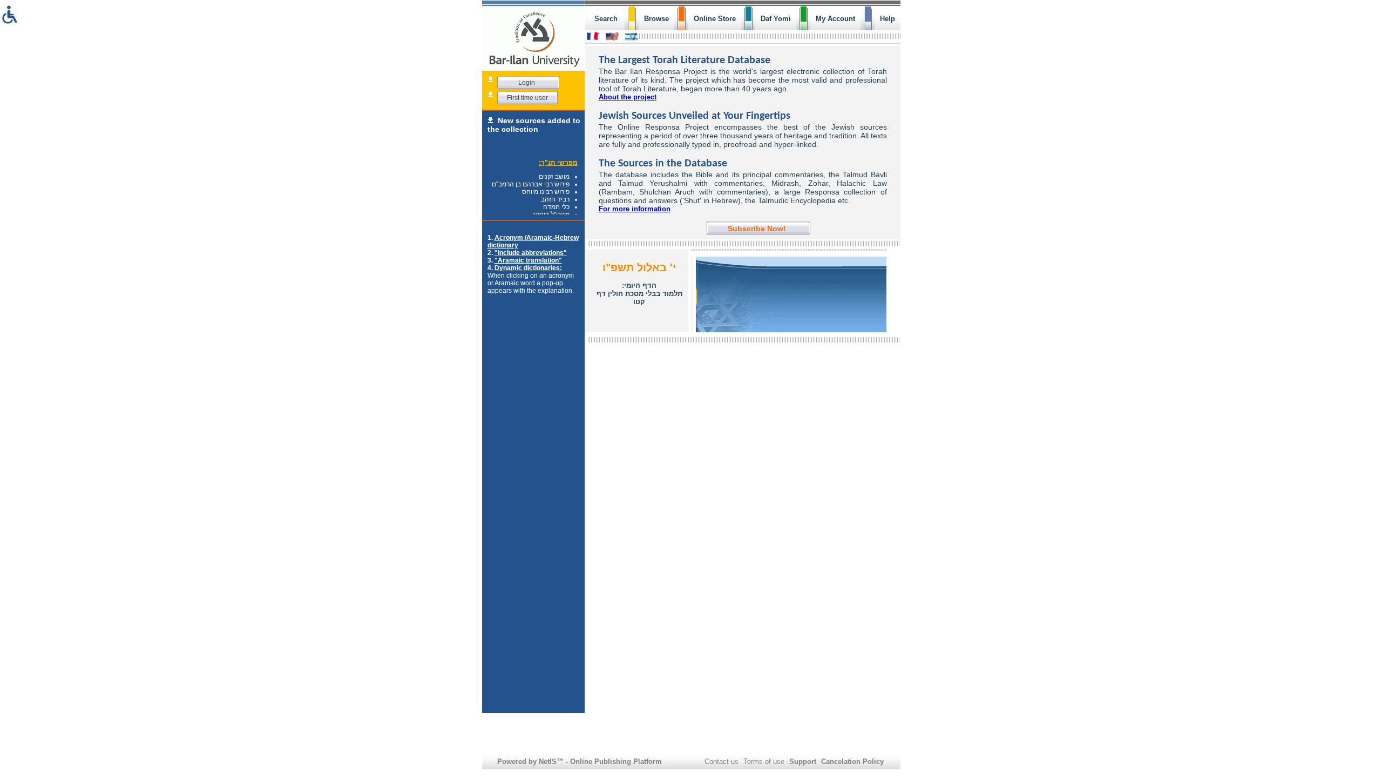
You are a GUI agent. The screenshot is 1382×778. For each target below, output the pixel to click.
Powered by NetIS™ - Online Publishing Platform (579, 761)
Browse (656, 19)
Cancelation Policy (852, 761)
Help (887, 19)
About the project (627, 97)
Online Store (715, 19)
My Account (835, 19)
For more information (634, 209)
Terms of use (763, 761)
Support (802, 761)
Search (606, 19)
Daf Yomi (776, 19)
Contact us (721, 761)
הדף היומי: (639, 293)
